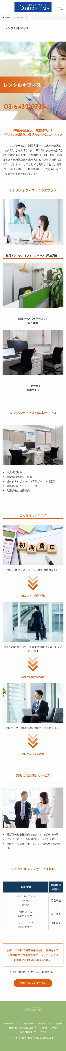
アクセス (45, 1027)
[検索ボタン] (6, 7)
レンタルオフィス (46, 1023)
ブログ (54, 1027)
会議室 (59, 1023)
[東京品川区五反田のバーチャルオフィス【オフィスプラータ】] (33, 7)
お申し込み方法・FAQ (29, 1027)
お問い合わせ (26, 1031)
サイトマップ (40, 1031)
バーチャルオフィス (13, 1023)
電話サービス (30, 1023)
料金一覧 (13, 1027)
